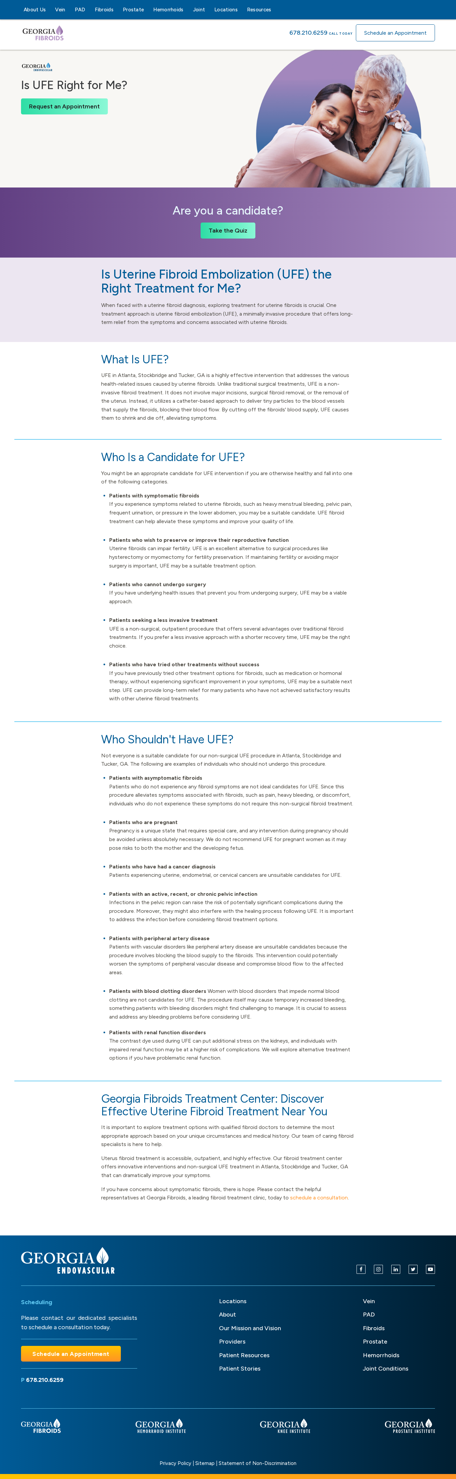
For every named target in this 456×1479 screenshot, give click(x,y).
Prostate (133, 10)
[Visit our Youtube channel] (430, 1269)
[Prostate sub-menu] (148, 9)
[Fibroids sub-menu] (117, 9)
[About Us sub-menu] (49, 9)
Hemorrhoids (168, 10)
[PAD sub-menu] (89, 9)
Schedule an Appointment (395, 33)
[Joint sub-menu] (209, 9)
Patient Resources (244, 1355)
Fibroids (104, 10)
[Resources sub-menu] (275, 9)
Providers (232, 1341)
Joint (199, 10)
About (227, 1314)
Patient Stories (239, 1368)
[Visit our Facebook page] (361, 1269)
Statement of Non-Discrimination (257, 1463)
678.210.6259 (308, 32)
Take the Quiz (228, 230)
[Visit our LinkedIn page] (395, 1269)
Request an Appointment (64, 106)
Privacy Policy (175, 1463)
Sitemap (205, 1463)
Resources (259, 10)
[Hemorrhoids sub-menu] (187, 9)
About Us (35, 10)
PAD (80, 10)
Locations (226, 10)
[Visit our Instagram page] (378, 1269)
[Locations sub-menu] (241, 9)
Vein (60, 10)
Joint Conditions (385, 1368)
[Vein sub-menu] (69, 9)
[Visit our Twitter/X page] (413, 1269)
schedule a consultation (319, 1197)
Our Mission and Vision (250, 1328)
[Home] (68, 1260)
